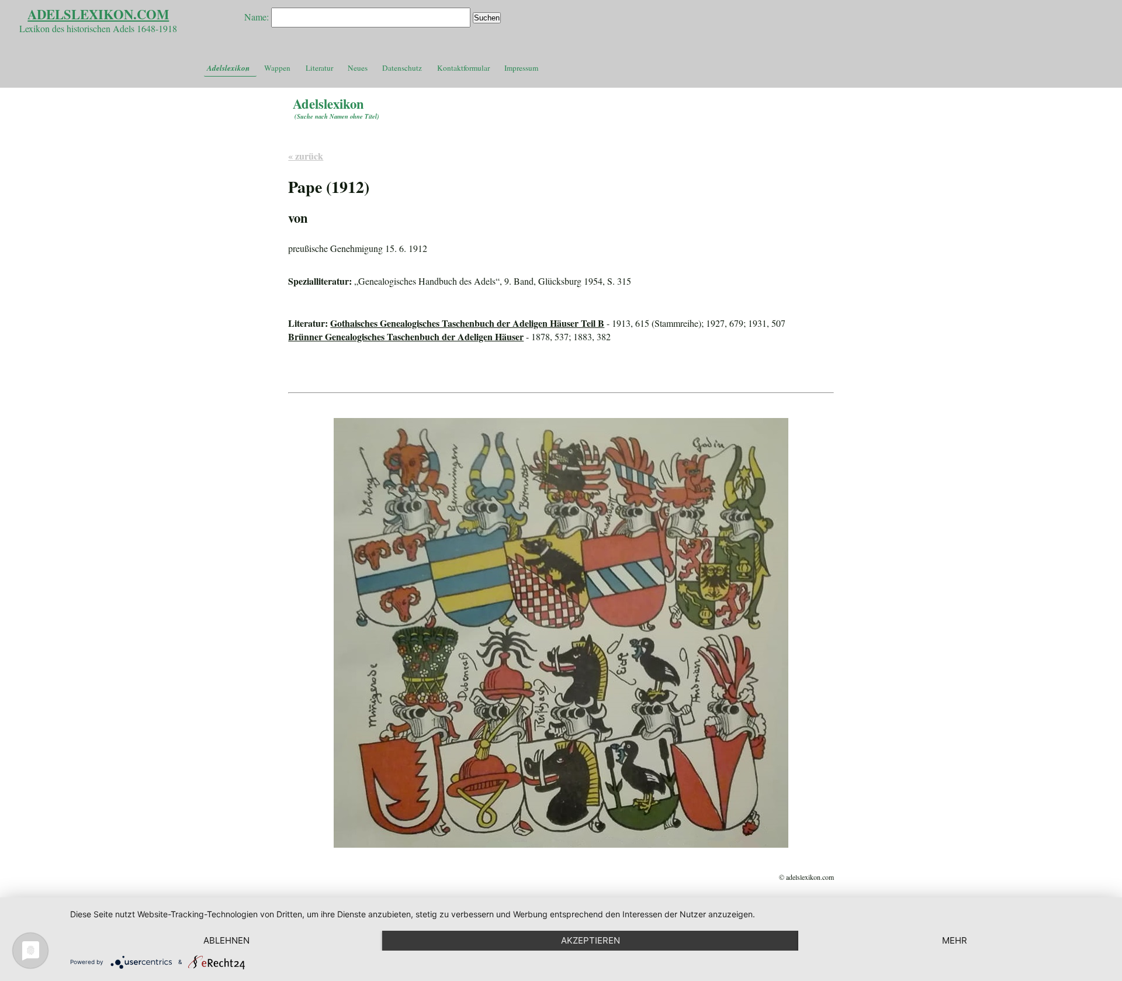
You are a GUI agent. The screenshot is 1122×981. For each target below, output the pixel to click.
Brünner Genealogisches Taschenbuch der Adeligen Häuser (406, 336)
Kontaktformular (463, 68)
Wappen (277, 68)
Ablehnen (226, 940)
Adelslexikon (228, 68)
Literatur (319, 68)
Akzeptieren (590, 940)
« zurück (305, 156)
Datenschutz (402, 68)
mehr (954, 940)
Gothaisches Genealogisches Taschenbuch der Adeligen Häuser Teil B (467, 323)
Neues (358, 68)
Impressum (521, 68)
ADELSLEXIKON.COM (98, 14)
